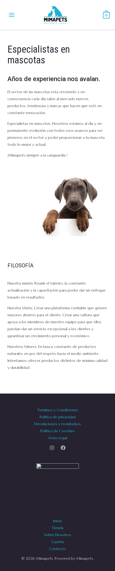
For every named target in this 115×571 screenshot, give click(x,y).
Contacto (57, 548)
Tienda (57, 527)
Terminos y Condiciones (57, 410)
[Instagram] (51, 447)
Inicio (57, 520)
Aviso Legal (57, 437)
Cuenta (57, 541)
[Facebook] (63, 447)
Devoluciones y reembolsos (57, 423)
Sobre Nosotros (57, 534)
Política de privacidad (58, 416)
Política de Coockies (57, 430)
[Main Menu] (11, 15)
